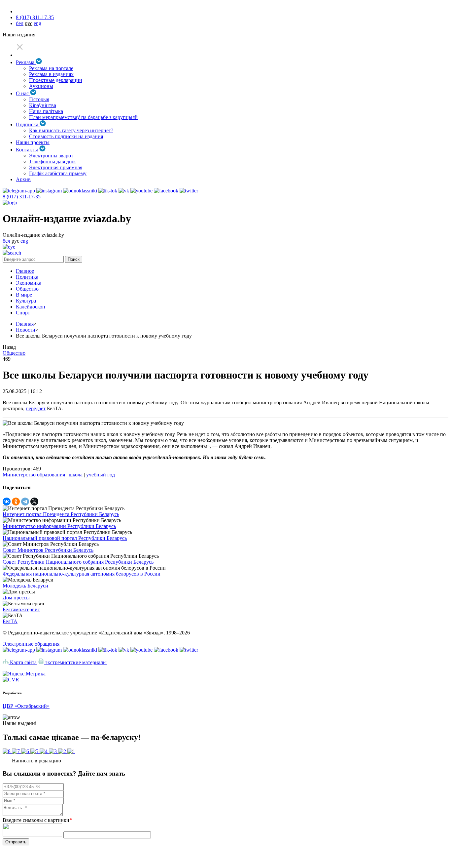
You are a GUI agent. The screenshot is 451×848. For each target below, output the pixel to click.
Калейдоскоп (30, 306)
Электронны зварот (51, 155)
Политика (27, 277)
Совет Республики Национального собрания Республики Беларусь (78, 562)
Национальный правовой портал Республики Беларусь (65, 538)
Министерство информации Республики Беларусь (59, 526)
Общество (27, 289)
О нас (23, 93)
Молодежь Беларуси (25, 585)
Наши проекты (33, 142)
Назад (9, 347)
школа (76, 474)
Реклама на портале (51, 68)
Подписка (28, 124)
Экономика (28, 283)
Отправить (15, 841)
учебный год (100, 474)
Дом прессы (16, 597)
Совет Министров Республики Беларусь (48, 550)
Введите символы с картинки (37, 820)
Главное (25, 271)
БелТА (10, 621)
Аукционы (41, 86)
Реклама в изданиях (51, 74)
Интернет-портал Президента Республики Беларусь (61, 514)
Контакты (27, 149)
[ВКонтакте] (7, 501)
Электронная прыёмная (55, 167)
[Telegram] (25, 501)
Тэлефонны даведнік (52, 161)
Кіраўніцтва (42, 105)
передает (36, 408)
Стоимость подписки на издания (66, 136)
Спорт (23, 312)
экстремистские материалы (75, 662)
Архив (23, 179)
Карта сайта (23, 662)
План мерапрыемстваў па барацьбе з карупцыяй (83, 117)
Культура (26, 300)
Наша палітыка (46, 111)
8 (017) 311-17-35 (35, 17)
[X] (34, 501)
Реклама (26, 62)
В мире (24, 295)
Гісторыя (39, 99)
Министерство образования (34, 474)
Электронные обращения (31, 644)
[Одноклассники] (16, 501)
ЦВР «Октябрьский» (26, 706)
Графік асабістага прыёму (58, 173)
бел (19, 23)
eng (37, 23)
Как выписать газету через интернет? (71, 130)
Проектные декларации (55, 80)
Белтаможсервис (21, 609)
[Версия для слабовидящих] (9, 247)
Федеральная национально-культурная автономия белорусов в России (81, 574)
